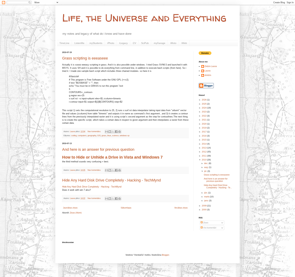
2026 (204, 100)
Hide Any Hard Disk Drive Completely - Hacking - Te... (218, 186)
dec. (206, 163)
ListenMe (79, 43)
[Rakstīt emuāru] (109, 131)
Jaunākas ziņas (70, 208)
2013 (204, 148)
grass (104, 135)
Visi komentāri (209, 228)
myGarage (159, 43)
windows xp (124, 135)
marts (207, 196)
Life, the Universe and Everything (144, 18)
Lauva (207, 71)
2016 (204, 136)
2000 (204, 209)
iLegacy (123, 43)
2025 (204, 104)
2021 (204, 120)
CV (134, 43)
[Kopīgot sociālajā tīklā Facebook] (116, 131)
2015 (204, 140)
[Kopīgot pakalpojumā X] (113, 131)
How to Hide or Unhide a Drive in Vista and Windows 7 (112, 157)
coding (74, 135)
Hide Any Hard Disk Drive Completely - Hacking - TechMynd (111, 180)
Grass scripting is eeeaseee (85, 58)
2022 (204, 116)
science (115, 135)
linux (109, 135)
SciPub (145, 43)
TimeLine (64, 43)
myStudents (95, 43)
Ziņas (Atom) (76, 213)
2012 (204, 152)
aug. (206, 167)
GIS (99, 135)
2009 (204, 206)
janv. (206, 200)
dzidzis (208, 75)
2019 (204, 128)
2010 (204, 160)
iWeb (184, 43)
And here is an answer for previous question (98, 149)
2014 (204, 144)
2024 (204, 108)
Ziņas (205, 222)
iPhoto (110, 43)
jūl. (205, 171)
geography (92, 135)
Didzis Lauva (211, 66)
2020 (204, 124)
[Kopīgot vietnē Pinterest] (119, 131)
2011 (204, 156)
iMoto (173, 43)
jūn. (206, 193)
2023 (204, 112)
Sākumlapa (126, 208)
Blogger (165, 255)
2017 (204, 132)
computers (82, 135)
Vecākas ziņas (181, 208)
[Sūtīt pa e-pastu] (106, 131)
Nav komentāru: (94, 131)
